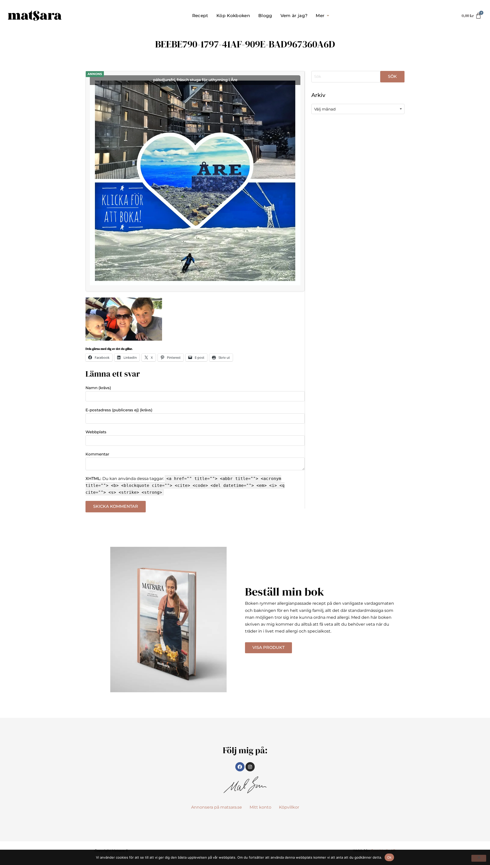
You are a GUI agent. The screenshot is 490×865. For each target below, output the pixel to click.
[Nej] (478, 858)
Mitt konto (260, 807)
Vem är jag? (294, 15)
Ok (389, 857)
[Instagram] (250, 766)
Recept (200, 15)
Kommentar (97, 454)
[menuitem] (200, 15)
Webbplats (95, 431)
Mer (320, 15)
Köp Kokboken (233, 15)
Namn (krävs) (98, 387)
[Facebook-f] (239, 766)
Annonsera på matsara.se (216, 807)
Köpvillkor (289, 807)
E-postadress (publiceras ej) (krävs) (118, 409)
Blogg (265, 15)
